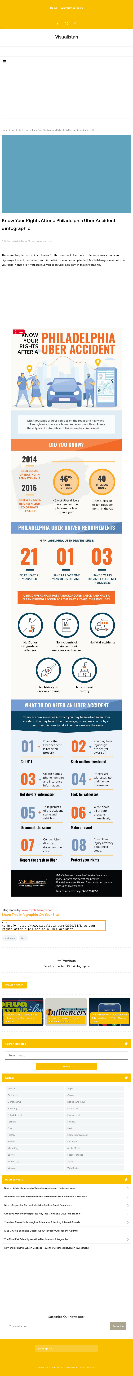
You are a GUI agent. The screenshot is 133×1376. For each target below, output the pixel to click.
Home (53, 7)
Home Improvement (77, 1134)
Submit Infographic (72, 7)
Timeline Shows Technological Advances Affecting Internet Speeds (42, 1222)
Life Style (72, 1141)
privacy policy (45, 1348)
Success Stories (75, 1154)
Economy (12, 1108)
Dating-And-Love (76, 1101)
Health (70, 1128)
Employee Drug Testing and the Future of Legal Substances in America (21, 1018)
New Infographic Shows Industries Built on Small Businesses (38, 1205)
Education (72, 1108)
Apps (70, 1088)
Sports (11, 1154)
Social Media (73, 1148)
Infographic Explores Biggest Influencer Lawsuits (63, 1020)
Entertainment (15, 1115)
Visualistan (69, 1367)
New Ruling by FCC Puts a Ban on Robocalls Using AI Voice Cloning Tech (109, 1018)
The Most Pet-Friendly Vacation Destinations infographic (36, 1239)
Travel (70, 1161)
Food (10, 1128)
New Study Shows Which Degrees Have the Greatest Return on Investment (46, 1247)
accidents (10, 938)
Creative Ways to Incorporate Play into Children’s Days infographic (42, 1213)
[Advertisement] (66, 93)
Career (70, 1095)
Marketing (13, 1148)
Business (12, 1095)
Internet (12, 1141)
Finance (71, 1121)
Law (23, 938)
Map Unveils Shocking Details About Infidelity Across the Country (41, 1230)
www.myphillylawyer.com (37, 910)
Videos (11, 1168)
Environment (73, 1115)
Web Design (73, 1168)
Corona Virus (14, 1101)
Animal (11, 1088)
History (11, 1134)
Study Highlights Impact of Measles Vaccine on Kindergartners (39, 1188)
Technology (14, 1161)
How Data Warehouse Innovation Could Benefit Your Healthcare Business (45, 1196)
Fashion (12, 1121)
